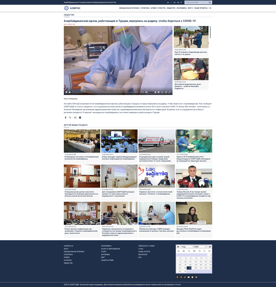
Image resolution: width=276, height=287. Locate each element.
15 (210, 261)
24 (185, 268)
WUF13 (190, 8)
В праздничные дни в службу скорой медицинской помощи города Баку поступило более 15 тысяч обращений (155, 159)
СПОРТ (103, 252)
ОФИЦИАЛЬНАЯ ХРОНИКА (129, 8)
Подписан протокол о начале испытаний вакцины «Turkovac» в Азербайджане (155, 193)
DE (178, 2)
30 (180, 271)
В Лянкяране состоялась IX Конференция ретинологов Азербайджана (82, 158)
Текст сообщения (70, 99)
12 (196, 261)
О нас (140, 249)
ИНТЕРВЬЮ (105, 255)
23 (180, 268)
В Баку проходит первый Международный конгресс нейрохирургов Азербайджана (119, 158)
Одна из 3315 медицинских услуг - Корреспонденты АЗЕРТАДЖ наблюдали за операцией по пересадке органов (193, 159)
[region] (192, 58)
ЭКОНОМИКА (181, 8)
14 (205, 261)
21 (205, 265)
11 (190, 261)
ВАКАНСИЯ (142, 255)
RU (171, 2)
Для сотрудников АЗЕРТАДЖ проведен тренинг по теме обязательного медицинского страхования (118, 194)
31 (185, 271)
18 (190, 265)
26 (196, 268)
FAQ (139, 257)
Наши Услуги (144, 252)
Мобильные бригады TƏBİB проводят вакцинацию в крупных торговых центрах (156, 230)
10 (185, 261)
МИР (103, 257)
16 (180, 265)
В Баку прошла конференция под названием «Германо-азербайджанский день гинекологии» (81, 231)
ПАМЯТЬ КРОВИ (107, 260)
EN (175, 2)
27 (201, 268)
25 (190, 268)
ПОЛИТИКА (145, 8)
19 (196, 265)
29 (210, 268)
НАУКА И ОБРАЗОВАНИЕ (110, 249)
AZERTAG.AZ (68, 246)
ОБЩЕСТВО (171, 8)
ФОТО (66, 249)
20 (201, 265)
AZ (168, 2)
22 (210, 265)
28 (205, 268)
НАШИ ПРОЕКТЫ (201, 8)
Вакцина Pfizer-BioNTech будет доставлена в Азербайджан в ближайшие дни (194, 231)
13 (201, 261)
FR (181, 2)
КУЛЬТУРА (162, 8)
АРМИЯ (153, 8)
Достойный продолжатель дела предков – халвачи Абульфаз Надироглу (188, 86)
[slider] (101, 92)
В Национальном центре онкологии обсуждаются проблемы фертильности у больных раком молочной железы (81, 194)
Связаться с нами (146, 246)
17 (185, 265)
